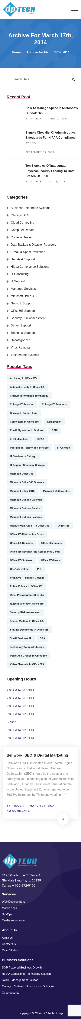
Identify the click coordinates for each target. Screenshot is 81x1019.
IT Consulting (20, 274)
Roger (18, 805)
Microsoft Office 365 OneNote (27, 482)
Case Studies (10, 950)
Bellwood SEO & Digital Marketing (37, 755)
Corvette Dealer (21, 237)
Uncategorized (20, 340)
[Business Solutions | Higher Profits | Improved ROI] (19, 9)
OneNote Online (19, 569)
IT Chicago (63, 447)
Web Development (13, 901)
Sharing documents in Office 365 (29, 629)
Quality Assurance (13, 920)
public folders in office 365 (26, 586)
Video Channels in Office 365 (27, 664)
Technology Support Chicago (27, 647)
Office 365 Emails (51, 543)
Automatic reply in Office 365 (27, 387)
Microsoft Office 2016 (22, 491)
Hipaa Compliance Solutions (30, 266)
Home (17, 52)
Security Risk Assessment (28, 318)
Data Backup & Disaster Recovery (33, 244)
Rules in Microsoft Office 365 (27, 603)
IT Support (18, 281)
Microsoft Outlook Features (26, 517)
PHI (39, 569)
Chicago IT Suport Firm (23, 413)
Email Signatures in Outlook (26, 430)
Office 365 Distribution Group (27, 534)
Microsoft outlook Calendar (26, 499)
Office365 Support (23, 310)
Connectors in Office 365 (24, 421)
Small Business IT (20, 638)
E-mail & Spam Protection (28, 252)
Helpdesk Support (23, 259)
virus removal (21, 347)
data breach (54, 421)
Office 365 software (21, 560)
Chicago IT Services (21, 404)
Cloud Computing (22, 222)
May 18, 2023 (56, 181)
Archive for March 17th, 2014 (47, 52)
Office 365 (63, 525)
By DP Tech (33, 118)
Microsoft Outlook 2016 (56, 491)
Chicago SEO (20, 215)
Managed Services (23, 288)
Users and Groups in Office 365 (28, 655)
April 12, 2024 (58, 118)
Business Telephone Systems (30, 207)
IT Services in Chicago (23, 456)
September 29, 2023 (39, 152)
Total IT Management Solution (20, 980)
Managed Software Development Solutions (28, 986)
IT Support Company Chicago (27, 465)
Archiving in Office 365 (23, 378)
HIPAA (40, 439)
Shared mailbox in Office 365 (27, 621)
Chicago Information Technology (29, 395)
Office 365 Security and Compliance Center (35, 551)
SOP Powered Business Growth (22, 967)
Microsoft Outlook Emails (25, 508)
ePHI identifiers (19, 439)
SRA (42, 638)
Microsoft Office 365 (24, 296)
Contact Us (9, 944)
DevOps (7, 914)
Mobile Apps (9, 908)
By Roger (32, 143)
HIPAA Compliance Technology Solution (26, 973)
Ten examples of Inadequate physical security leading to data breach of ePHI (49, 170)
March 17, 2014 (42, 805)
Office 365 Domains (21, 543)
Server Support (21, 325)
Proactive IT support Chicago (27, 577)
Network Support (22, 303)
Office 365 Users (50, 560)
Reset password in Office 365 (27, 595)
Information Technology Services (29, 447)
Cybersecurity (10, 992)
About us (7, 937)
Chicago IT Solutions (54, 404)
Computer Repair (22, 230)
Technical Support (23, 332)
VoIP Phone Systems (25, 354)
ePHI (55, 430)
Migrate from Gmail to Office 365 (29, 525)
